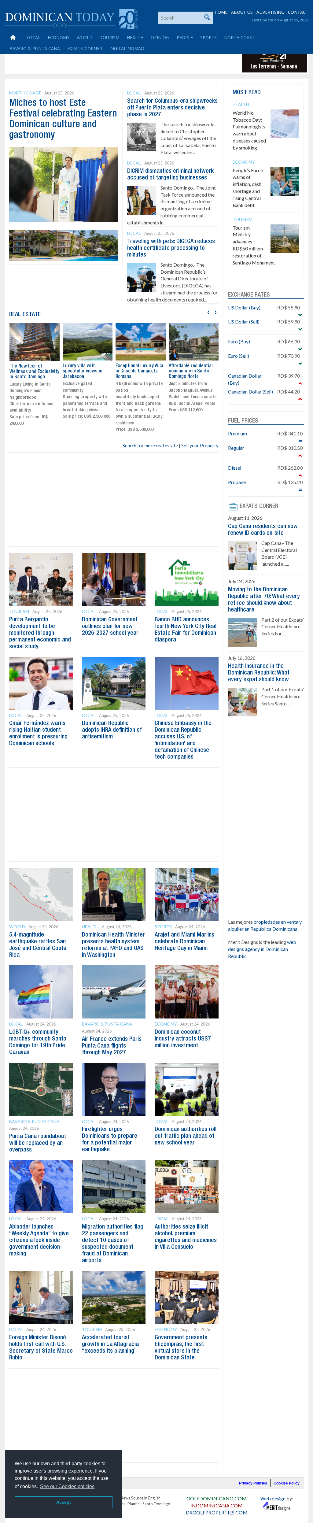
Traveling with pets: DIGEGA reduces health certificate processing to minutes (171, 248)
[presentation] (208, 311)
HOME (221, 12)
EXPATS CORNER (259, 506)
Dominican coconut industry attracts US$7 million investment (183, 1039)
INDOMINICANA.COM (216, 1505)
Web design (272, 1498)
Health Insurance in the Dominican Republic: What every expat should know (258, 673)
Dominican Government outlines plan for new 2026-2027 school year (110, 626)
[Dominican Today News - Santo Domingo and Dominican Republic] (71, 18)
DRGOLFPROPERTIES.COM (217, 1512)
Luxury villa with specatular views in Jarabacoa (29, 371)
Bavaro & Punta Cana (34, 48)
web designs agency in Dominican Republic (262, 949)
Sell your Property (200, 445)
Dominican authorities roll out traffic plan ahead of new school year (185, 1136)
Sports (208, 37)
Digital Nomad (126, 48)
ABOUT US (242, 12)
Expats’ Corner (84, 48)
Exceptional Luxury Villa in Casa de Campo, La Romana (86, 371)
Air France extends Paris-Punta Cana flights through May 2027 (113, 1046)
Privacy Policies (253, 1483)
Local (33, 37)
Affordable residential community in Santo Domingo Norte (138, 371)
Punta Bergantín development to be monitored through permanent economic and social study (40, 633)
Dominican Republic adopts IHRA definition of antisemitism (112, 730)
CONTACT (298, 12)
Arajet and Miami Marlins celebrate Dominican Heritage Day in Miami (184, 941)
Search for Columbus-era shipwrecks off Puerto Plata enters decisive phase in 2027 (172, 107)
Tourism (110, 37)
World (85, 37)
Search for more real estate (150, 445)
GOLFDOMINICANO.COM (216, 1498)
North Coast (239, 37)
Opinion (160, 37)
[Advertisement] (117, 58)
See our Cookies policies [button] (67, 1486)
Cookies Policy (287, 1483)
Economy (58, 37)
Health (135, 37)
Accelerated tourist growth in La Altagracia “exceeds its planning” (110, 1344)
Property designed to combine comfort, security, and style (190, 371)
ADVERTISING (270, 12)
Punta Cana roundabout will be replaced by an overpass (37, 1143)
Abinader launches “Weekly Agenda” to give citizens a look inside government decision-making (39, 1240)
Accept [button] (63, 1502)
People (185, 37)
